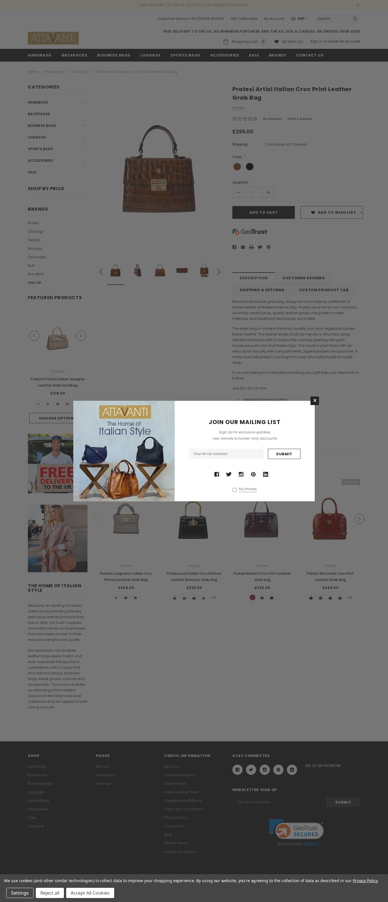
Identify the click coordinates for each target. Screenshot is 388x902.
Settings (20, 893)
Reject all (49, 893)
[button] (314, 401)
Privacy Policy (365, 880)
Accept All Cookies (90, 893)
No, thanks (248, 489)
